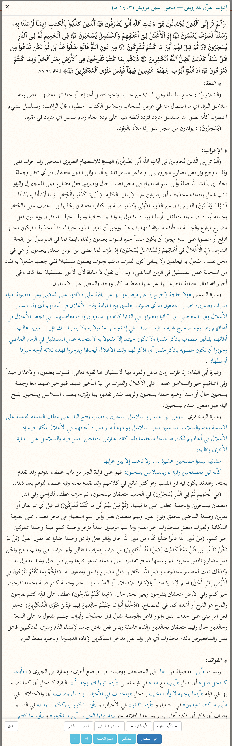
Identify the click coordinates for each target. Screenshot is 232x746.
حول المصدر (149, 739)
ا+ (86, 739)
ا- (75, 739)
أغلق (11, 726)
